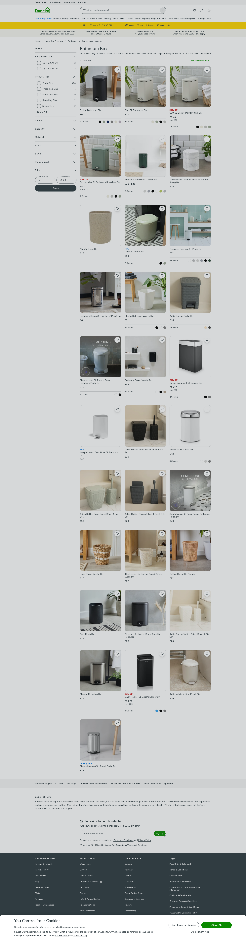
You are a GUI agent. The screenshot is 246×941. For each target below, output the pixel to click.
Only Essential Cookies (184, 925)
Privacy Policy (80, 935)
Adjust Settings (200, 932)
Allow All (216, 925)
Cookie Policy (62, 935)
